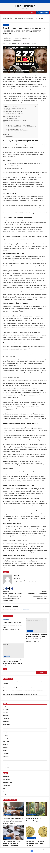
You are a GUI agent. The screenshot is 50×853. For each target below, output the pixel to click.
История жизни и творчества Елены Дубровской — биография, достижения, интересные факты (13, 661)
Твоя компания (25, 5)
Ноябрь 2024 (6, 718)
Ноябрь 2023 (6, 741)
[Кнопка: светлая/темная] (32, 12)
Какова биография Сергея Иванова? (15, 129)
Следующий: (37, 595)
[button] (2, 12)
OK (31, 851)
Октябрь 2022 (6, 764)
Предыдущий (12, 596)
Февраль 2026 (6, 715)
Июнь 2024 (5, 727)
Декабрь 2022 (6, 759)
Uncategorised (6, 25)
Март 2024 (5, 735)
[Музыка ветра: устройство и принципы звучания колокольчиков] (36, 809)
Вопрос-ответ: (7, 121)
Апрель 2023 (6, 753)
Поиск (4, 669)
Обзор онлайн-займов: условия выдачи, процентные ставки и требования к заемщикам (23, 690)
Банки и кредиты (6, 779)
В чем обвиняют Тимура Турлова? (10, 697)
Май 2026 (5, 706)
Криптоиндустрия (7, 785)
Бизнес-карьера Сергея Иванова (12, 115)
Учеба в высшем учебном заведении (13, 111)
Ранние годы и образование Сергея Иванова (15, 108)
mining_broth (7, 37)
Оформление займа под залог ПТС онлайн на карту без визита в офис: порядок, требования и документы (13, 820)
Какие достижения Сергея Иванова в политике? (17, 130)
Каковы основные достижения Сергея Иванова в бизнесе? (20, 123)
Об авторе (6, 134)
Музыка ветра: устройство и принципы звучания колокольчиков (17, 687)
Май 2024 (5, 730)
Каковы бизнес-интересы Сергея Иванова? (16, 132)
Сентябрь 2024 (6, 724)
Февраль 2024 (6, 738)
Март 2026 (5, 712)
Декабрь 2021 (6, 767)
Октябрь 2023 (6, 744)
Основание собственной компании (12, 116)
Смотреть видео (44, 12)
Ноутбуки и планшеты (8, 794)
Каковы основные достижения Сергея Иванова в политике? (20, 125)
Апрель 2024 (6, 732)
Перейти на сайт (19, 581)
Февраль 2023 (6, 756)
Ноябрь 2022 (6, 761)
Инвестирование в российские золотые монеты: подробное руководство (20, 694)
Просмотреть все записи (33, 581)
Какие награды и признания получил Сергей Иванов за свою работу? (22, 126)
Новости (5, 788)
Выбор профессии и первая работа (14, 113)
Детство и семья (8, 109)
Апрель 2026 (6, 709)
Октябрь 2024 (6, 721)
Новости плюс (6, 791)
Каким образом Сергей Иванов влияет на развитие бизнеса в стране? (22, 128)
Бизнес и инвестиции (7, 782)
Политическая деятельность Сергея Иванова (15, 120)
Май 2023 (5, 750)
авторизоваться (26, 609)
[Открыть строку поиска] (34, 12)
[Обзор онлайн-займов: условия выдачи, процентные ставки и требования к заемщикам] (13, 832)
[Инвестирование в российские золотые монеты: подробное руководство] (36, 832)
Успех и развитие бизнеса (12, 118)
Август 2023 (5, 747)
